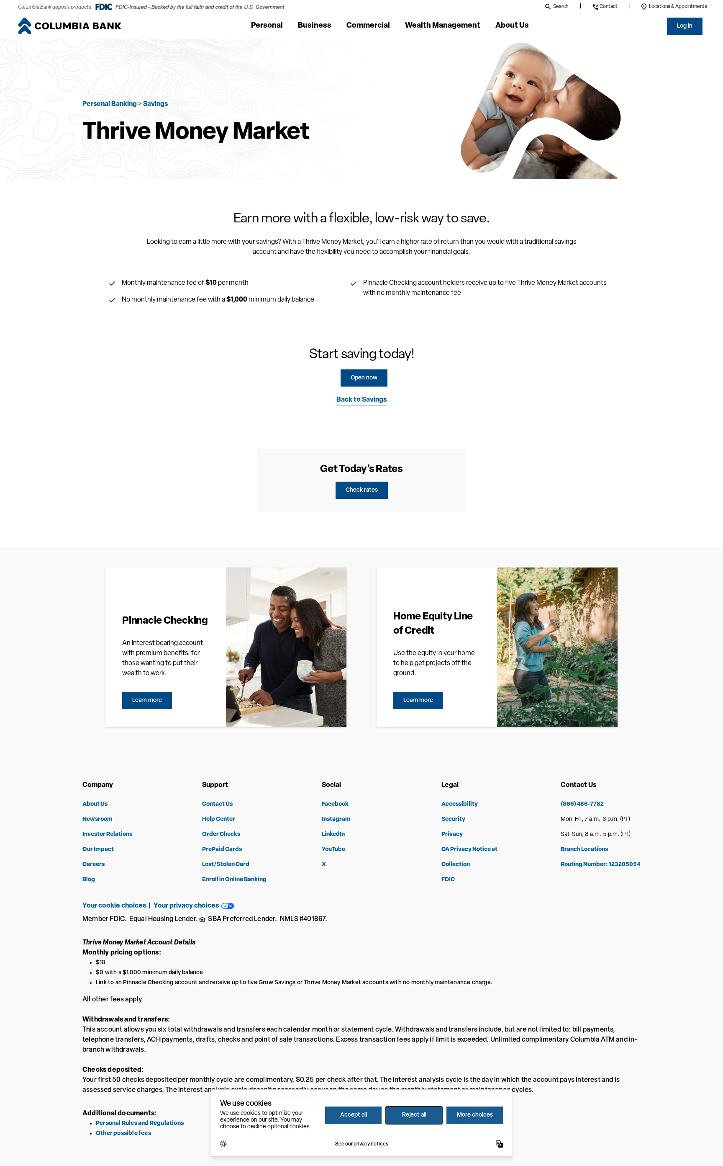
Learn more (147, 700)
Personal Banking (109, 104)
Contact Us (217, 804)
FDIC (448, 880)
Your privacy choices (187, 906)
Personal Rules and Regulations (140, 1123)
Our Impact (98, 849)
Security (453, 819)
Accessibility (459, 804)
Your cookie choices (114, 906)
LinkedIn (333, 834)
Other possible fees (123, 1133)
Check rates (362, 490)
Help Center (218, 819)
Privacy (452, 834)
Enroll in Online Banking (234, 880)
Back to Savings (361, 400)
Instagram (336, 819)
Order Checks (221, 834)
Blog (88, 880)
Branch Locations (584, 849)
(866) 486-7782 (582, 804)
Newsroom (97, 819)
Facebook (335, 804)
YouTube (333, 849)
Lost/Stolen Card (225, 865)
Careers (93, 865)
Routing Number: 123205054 (600, 865)
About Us (95, 804)
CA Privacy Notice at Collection (469, 857)
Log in (684, 26)
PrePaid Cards (222, 849)
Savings (155, 104)
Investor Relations (107, 834)
